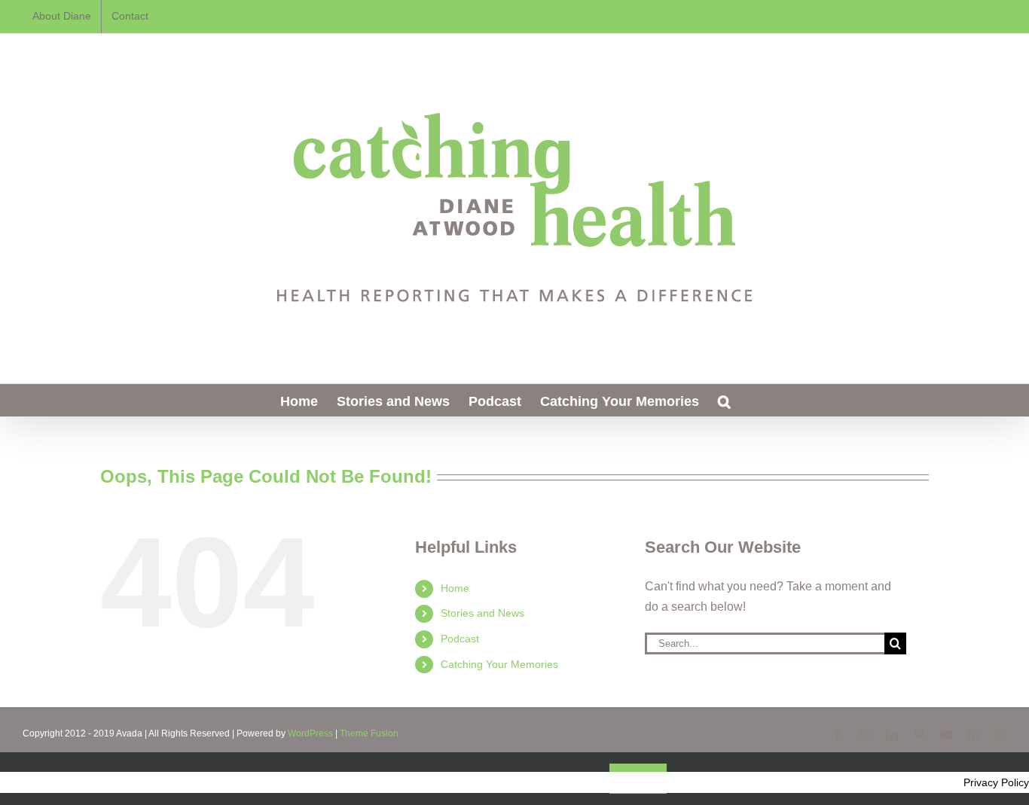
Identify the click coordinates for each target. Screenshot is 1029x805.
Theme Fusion (369, 733)
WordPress (310, 733)
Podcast (460, 639)
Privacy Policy (996, 782)
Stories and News (482, 613)
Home (455, 588)
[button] (724, 400)
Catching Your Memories (499, 664)
